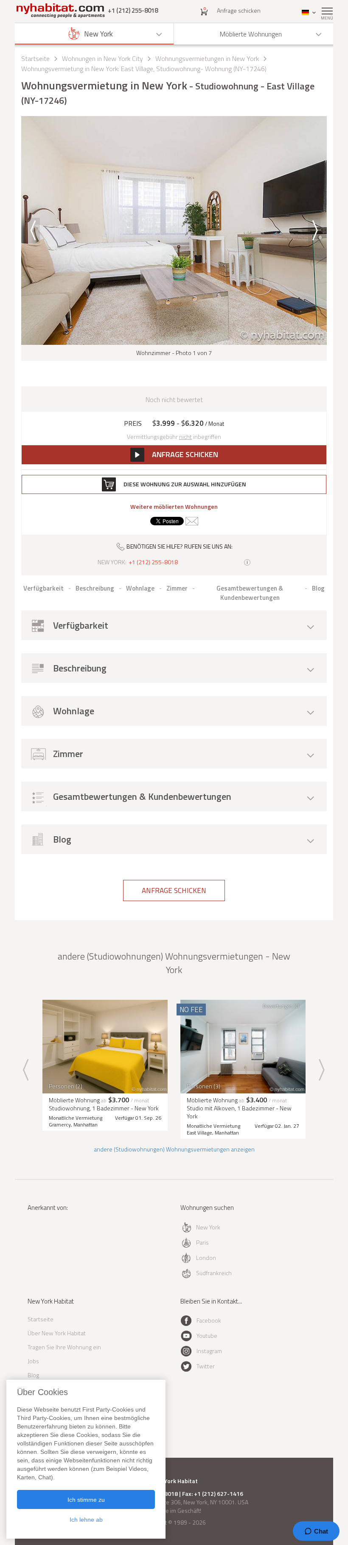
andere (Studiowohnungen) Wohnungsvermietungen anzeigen (174, 1149)
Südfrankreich (214, 1272)
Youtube (206, 1335)
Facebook (208, 1320)
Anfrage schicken (239, 10)
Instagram (209, 1350)
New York (208, 1227)
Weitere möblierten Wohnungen (174, 506)
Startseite (35, 58)
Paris (202, 1242)
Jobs (33, 1360)
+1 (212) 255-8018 (133, 10)
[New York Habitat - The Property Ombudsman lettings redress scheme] (52, 1242)
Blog (33, 1374)
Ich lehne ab (86, 1519)
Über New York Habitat (57, 1333)
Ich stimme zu (86, 1499)
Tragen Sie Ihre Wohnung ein (64, 1347)
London (206, 1257)
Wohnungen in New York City (102, 58)
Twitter (205, 1366)
